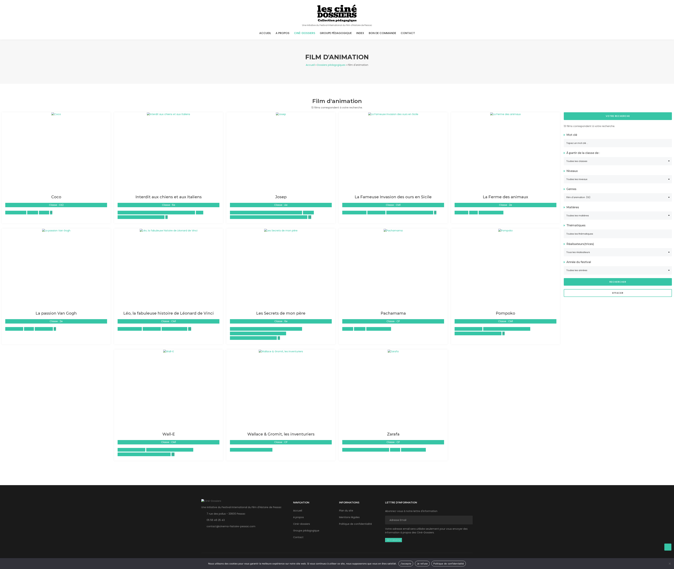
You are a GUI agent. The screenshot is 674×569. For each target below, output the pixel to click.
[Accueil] (337, 13)
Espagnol (32, 212)
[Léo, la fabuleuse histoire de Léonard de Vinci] (168, 230)
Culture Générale (15, 212)
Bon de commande (382, 33)
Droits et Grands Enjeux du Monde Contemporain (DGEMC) (266, 212)
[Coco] (56, 114)
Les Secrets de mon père (280, 313)
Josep (281, 197)
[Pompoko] (505, 230)
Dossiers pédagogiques (331, 65)
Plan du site (346, 510)
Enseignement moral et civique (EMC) (141, 217)
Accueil (265, 33)
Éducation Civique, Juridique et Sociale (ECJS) (258, 333)
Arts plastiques (14, 329)
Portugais (359, 329)
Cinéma (29, 329)
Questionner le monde (468, 329)
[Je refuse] (669, 563)
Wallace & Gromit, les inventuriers (281, 434)
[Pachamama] (393, 230)
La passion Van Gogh (56, 313)
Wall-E (168, 434)
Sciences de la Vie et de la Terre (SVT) (506, 329)
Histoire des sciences (174, 329)
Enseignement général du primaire (251, 449)
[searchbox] (617, 234)
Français (395, 449)
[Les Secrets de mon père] (281, 230)
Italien (199, 212)
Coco (56, 197)
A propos (282, 33)
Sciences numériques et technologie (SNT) (144, 454)
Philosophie (461, 212)
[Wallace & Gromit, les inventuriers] (281, 351)
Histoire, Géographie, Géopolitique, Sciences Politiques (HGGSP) (156, 212)
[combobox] (618, 233)
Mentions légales (349, 517)
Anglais (473, 212)
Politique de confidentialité (355, 524)
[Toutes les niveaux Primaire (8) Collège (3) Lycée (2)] (618, 179)
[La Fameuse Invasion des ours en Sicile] (393, 114)
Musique (44, 212)
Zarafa (393, 434)
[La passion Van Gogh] (56, 230)
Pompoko (505, 313)
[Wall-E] (168, 351)
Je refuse (422, 563)
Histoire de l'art (376, 212)
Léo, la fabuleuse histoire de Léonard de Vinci (168, 313)
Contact (408, 33)
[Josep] (281, 114)
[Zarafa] (393, 351)
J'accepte (405, 563)
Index (360, 33)
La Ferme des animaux (505, 197)
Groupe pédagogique (336, 33)
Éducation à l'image (354, 212)
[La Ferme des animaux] (505, 114)
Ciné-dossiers (304, 33)
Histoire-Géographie (491, 212)
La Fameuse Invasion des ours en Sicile (393, 197)
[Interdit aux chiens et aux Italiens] (168, 114)
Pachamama (393, 313)
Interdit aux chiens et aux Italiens (169, 197)
